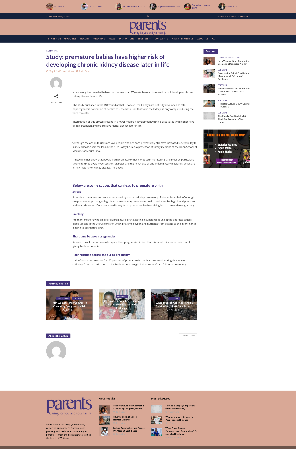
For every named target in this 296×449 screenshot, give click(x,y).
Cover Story (63, 298)
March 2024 (232, 6)
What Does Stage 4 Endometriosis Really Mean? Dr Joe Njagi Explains (181, 431)
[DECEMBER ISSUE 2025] (118, 6)
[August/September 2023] (153, 6)
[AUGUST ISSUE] (84, 6)
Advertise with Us (182, 38)
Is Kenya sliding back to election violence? (125, 418)
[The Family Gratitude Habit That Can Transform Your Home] (209, 115)
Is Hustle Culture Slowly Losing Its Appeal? (233, 105)
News (112, 38)
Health (84, 38)
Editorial (52, 50)
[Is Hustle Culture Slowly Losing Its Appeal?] (209, 103)
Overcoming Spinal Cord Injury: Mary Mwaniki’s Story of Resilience (122, 304)
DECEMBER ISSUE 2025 (134, 6)
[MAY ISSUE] (49, 6)
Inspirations (126, 38)
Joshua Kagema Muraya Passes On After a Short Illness (129, 429)
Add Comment (174, 437)
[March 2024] (221, 6)
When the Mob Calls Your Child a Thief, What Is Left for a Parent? (174, 304)
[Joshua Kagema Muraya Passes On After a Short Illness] (104, 431)
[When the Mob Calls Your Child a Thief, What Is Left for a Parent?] (209, 88)
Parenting (99, 38)
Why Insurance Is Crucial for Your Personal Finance (179, 418)
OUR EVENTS (161, 38)
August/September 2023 (169, 6)
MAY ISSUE (59, 6)
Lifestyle (143, 38)
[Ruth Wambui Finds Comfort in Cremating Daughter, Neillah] (209, 60)
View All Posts (188, 335)
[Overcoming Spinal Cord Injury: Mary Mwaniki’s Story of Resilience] (209, 72)
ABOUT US (202, 38)
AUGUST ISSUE (96, 6)
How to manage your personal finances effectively (180, 407)
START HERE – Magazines (58, 16)
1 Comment (173, 411)
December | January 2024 (201, 6)
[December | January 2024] (187, 6)
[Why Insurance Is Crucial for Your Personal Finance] (156, 419)
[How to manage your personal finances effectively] (156, 408)
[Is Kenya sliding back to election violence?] (104, 420)
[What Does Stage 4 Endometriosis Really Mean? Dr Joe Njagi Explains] (156, 431)
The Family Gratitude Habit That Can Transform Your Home (232, 119)
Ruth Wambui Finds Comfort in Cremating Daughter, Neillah (69, 304)
